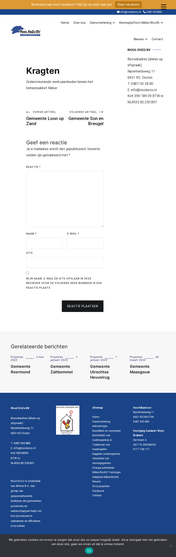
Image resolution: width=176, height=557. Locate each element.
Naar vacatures (128, 4)
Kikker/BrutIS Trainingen (106, 472)
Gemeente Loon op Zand (45, 118)
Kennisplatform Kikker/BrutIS (139, 22)
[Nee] (170, 546)
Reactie (33, 166)
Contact (157, 39)
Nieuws (139, 39)
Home (65, 22)
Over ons (79, 22)
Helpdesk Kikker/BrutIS (105, 477)
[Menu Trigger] (163, 6)
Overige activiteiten (103, 467)
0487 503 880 (141, 421)
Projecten (17, 357)
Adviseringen (100, 426)
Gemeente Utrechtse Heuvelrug (100, 371)
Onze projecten (101, 486)
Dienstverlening (100, 22)
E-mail (73, 233)
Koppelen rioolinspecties (106, 453)
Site (29, 252)
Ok (89, 550)
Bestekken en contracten (106, 430)
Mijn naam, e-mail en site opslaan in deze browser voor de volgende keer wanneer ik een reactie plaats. (64, 283)
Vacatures (98, 490)
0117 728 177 (141, 449)
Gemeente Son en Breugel (85, 118)
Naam (31, 233)
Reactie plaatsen (82, 306)
